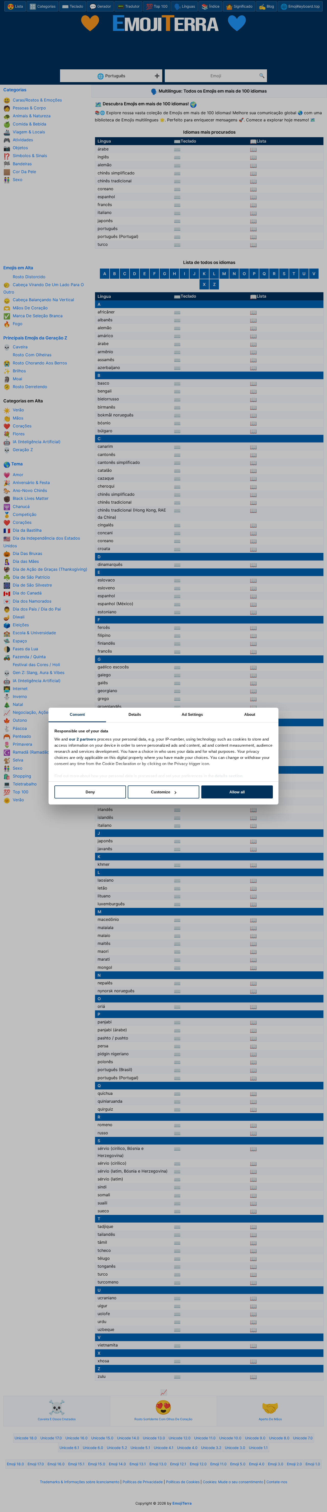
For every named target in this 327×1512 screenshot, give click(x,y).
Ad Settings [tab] (192, 714)
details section (229, 776)
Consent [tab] (77, 714)
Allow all (237, 792)
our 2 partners (82, 739)
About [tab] (249, 714)
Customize (160, 792)
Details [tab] (135, 714)
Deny (90, 792)
